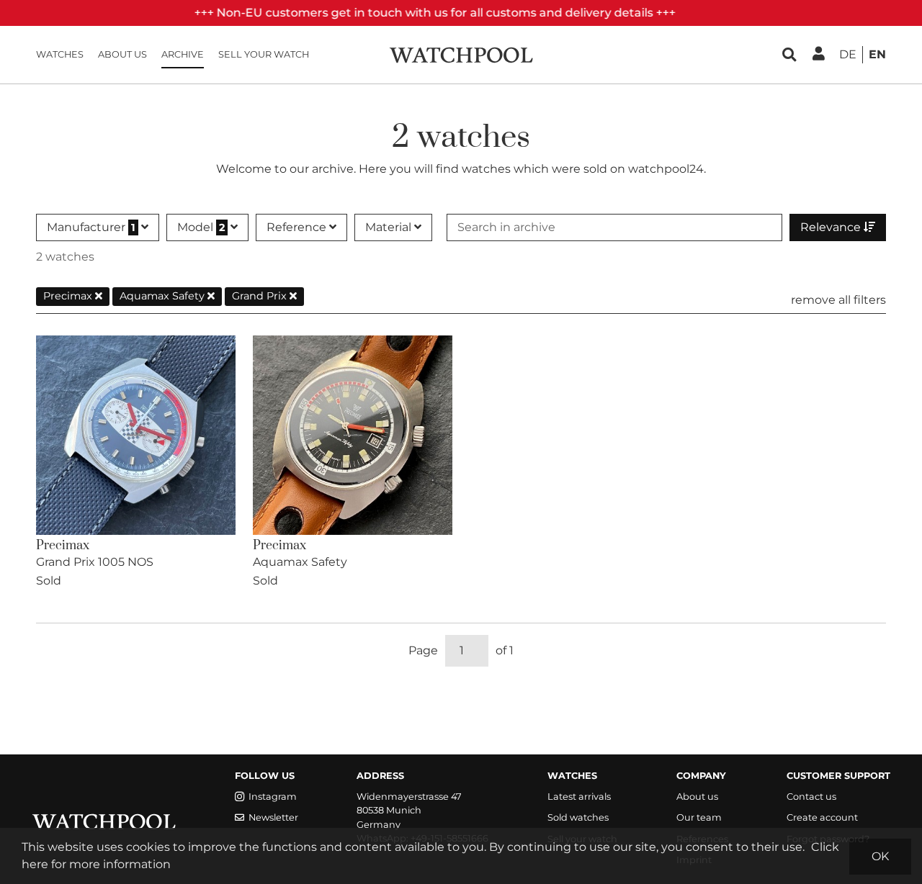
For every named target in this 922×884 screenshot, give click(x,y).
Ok (880, 856)
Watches (60, 54)
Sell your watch (263, 54)
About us (122, 54)
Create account (822, 817)
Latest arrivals (579, 796)
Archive (182, 54)
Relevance (832, 227)
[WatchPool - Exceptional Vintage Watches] (461, 53)
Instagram (273, 796)
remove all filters (838, 300)
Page (423, 650)
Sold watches (578, 817)
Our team (699, 817)
